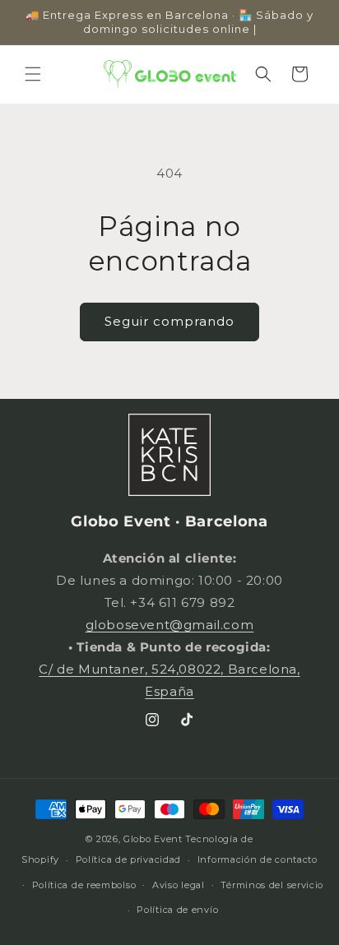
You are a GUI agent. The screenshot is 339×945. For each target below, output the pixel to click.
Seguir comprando (169, 321)
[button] (33, 74)
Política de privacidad (128, 859)
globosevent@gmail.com (170, 624)
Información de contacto (257, 859)
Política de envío (177, 909)
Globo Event (153, 839)
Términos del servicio (272, 885)
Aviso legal (178, 885)
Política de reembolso (84, 885)
